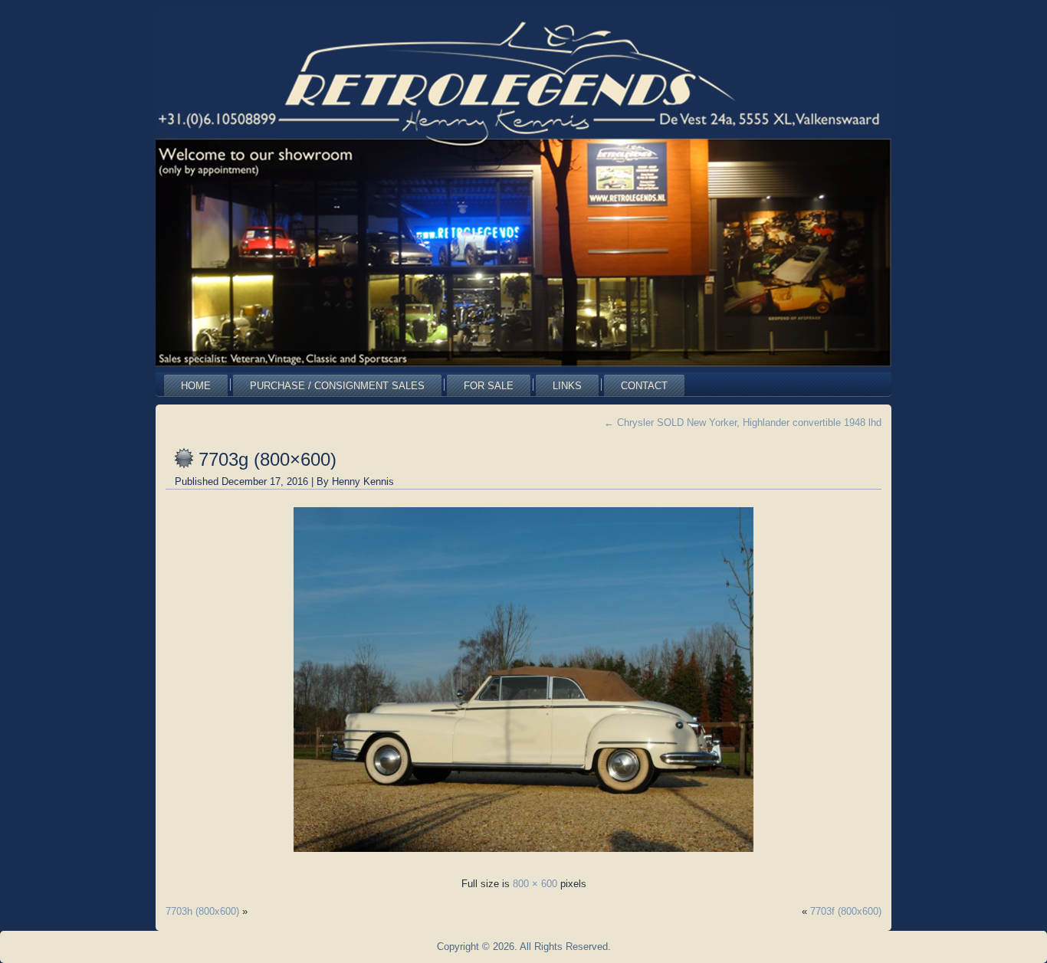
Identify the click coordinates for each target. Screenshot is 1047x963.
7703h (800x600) (202, 911)
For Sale (489, 385)
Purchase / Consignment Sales (337, 385)
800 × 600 (535, 883)
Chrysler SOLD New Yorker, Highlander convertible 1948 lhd (742, 422)
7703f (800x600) (845, 911)
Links (567, 385)
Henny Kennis (363, 481)
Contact (644, 385)
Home (196, 385)
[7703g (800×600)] (523, 856)
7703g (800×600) (267, 459)
